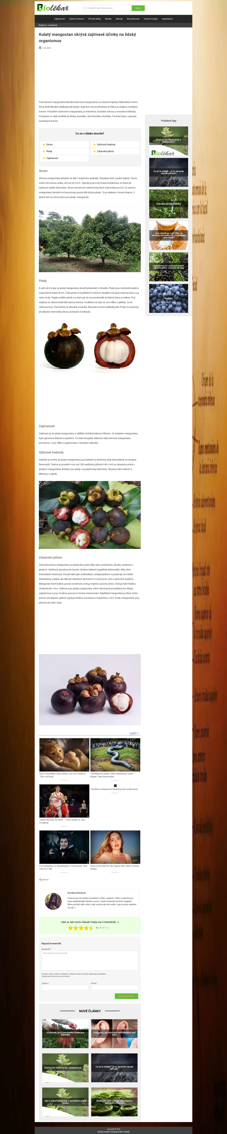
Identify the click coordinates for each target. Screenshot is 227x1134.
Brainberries (64, 780)
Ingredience (167, 19)
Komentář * (46, 949)
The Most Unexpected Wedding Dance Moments (114, 789)
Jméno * (45, 983)
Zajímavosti (59, 19)
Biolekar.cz (43, 25)
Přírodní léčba (94, 19)
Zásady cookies (103, 1132)
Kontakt (127, 1132)
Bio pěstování (133, 19)
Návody (119, 19)
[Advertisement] (90, 73)
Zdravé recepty (151, 19)
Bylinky (108, 19)
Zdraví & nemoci (76, 19)
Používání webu (117, 1132)
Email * (94, 983)
